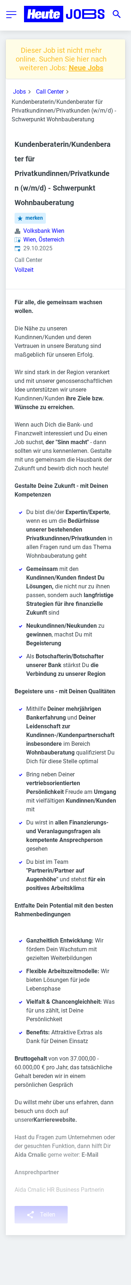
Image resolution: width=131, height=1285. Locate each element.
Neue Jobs (86, 67)
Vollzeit (24, 269)
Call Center (50, 91)
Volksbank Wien (43, 230)
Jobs (19, 91)
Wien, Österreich (43, 239)
